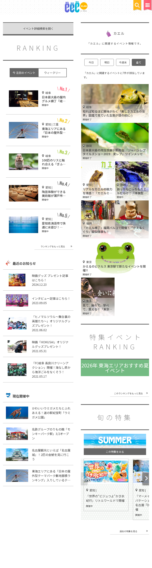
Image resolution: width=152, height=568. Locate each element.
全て (138, 62)
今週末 (123, 62)
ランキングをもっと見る (53, 246)
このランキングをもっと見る (128, 393)
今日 (91, 62)
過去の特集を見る (128, 531)
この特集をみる (115, 452)
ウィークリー (52, 73)
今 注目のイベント (24, 73)
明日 (107, 62)
